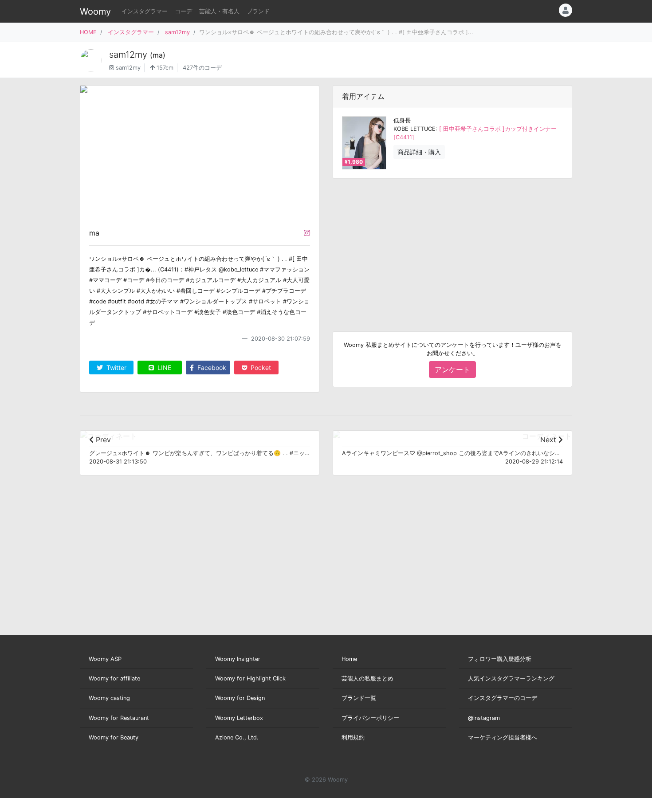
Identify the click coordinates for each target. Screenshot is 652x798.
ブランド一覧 (359, 698)
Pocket (260, 367)
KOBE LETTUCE (414, 129)
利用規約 (353, 737)
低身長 (402, 120)
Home (349, 659)
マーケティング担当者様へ (502, 737)
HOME (88, 32)
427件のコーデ (202, 67)
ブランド (258, 11)
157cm (164, 67)
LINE (163, 367)
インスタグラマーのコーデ (502, 698)
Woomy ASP (105, 659)
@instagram (484, 718)
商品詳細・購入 (419, 152)
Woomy (95, 11)
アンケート (452, 369)
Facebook (211, 367)
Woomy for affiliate (114, 678)
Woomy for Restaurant (119, 718)
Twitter (115, 367)
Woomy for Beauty (113, 737)
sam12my (177, 32)
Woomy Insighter (237, 659)
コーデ (183, 11)
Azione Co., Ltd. (237, 737)
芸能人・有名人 (219, 11)
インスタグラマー (145, 11)
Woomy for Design (240, 698)
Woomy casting (109, 698)
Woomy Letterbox (239, 718)
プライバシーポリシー (370, 718)
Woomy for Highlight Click (250, 678)
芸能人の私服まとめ (367, 678)
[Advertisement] (452, 248)
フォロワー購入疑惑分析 (499, 659)
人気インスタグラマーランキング (511, 678)
